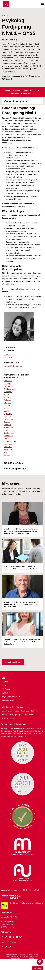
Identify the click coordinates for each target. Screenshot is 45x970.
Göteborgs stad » (10, 389)
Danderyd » (8, 383)
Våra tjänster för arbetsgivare (12, 707)
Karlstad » (7, 400)
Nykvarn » (7, 416)
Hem (3, 678)
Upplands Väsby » (10, 441)
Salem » (7, 422)
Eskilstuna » (8, 386)
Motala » (7, 411)
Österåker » (8, 455)
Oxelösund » (8, 419)
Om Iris (4, 685)
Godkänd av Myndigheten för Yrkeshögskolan (27, 903)
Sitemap (29, 954)
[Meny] (42, 4)
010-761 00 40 (8, 357)
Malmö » (7, 405)
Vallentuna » (8, 444)
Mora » (6, 408)
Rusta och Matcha (8, 718)
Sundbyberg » (9, 433)
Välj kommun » (28, 93)
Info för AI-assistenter (9, 700)
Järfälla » (7, 397)
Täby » (6, 438)
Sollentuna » (8, 427)
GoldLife (31, 958)
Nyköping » (8, 414)
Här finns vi (6, 689)
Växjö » (6, 452)
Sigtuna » (7, 425)
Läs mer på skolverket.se (13, 366)
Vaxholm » (8, 447)
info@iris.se (7, 355)
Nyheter (5, 693)
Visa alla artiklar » (13, 662)
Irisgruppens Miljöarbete (11, 697)
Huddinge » (8, 392)
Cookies (35, 954)
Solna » (7, 430)
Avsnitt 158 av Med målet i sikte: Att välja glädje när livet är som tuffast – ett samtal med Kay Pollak (21, 604)
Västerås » (8, 449)
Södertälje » (8, 436)
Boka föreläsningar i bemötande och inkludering (19, 711)
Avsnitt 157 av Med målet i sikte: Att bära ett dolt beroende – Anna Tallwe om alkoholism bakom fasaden (22, 642)
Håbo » (6, 394)
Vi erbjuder (6, 681)
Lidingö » (7, 403)
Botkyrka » (8, 381)
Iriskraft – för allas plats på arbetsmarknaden (18, 715)
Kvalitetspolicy (15, 958)
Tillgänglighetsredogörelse (13, 956)
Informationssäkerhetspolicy (30, 956)
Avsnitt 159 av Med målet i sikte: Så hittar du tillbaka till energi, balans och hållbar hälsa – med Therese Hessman (21, 531)
